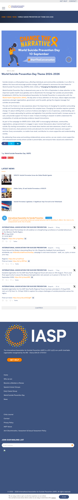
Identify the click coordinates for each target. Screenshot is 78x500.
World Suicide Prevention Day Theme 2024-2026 (31, 73)
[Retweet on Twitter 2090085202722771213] (7, 241)
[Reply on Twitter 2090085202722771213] (3, 241)
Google (11, 157)
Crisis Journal (8, 414)
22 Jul (57, 286)
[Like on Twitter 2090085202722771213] (11, 241)
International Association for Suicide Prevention (24, 227)
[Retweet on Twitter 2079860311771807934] (7, 300)
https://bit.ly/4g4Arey (16, 239)
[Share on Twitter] (11, 143)
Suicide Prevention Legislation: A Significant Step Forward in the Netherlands (38, 201)
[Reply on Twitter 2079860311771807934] (3, 300)
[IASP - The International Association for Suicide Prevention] (16, 7)
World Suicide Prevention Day (15, 153)
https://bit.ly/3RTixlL (20, 261)
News (9, 17)
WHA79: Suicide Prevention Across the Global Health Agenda (33, 175)
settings (53, 497)
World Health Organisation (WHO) (14, 98)
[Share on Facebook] (5, 143)
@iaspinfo (50, 227)
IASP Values (8, 427)
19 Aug (58, 227)
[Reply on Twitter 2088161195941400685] (3, 264)
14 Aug (58, 247)
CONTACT (72, 1)
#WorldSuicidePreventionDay (23, 252)
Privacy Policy (8, 423)
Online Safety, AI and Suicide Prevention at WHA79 (30, 188)
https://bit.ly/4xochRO (22, 277)
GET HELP (63, 1)
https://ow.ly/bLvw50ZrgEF (22, 298)
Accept (64, 497)
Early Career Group (10, 391)
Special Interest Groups (12, 387)
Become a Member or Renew (14, 383)
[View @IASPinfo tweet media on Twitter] (25, 238)
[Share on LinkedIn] (18, 143)
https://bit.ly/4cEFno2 (16, 259)
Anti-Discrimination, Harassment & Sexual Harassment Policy (25, 431)
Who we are (8, 379)
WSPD (28, 153)
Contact (7, 418)
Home (4, 17)
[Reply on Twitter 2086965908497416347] (3, 280)
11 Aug (57, 270)
